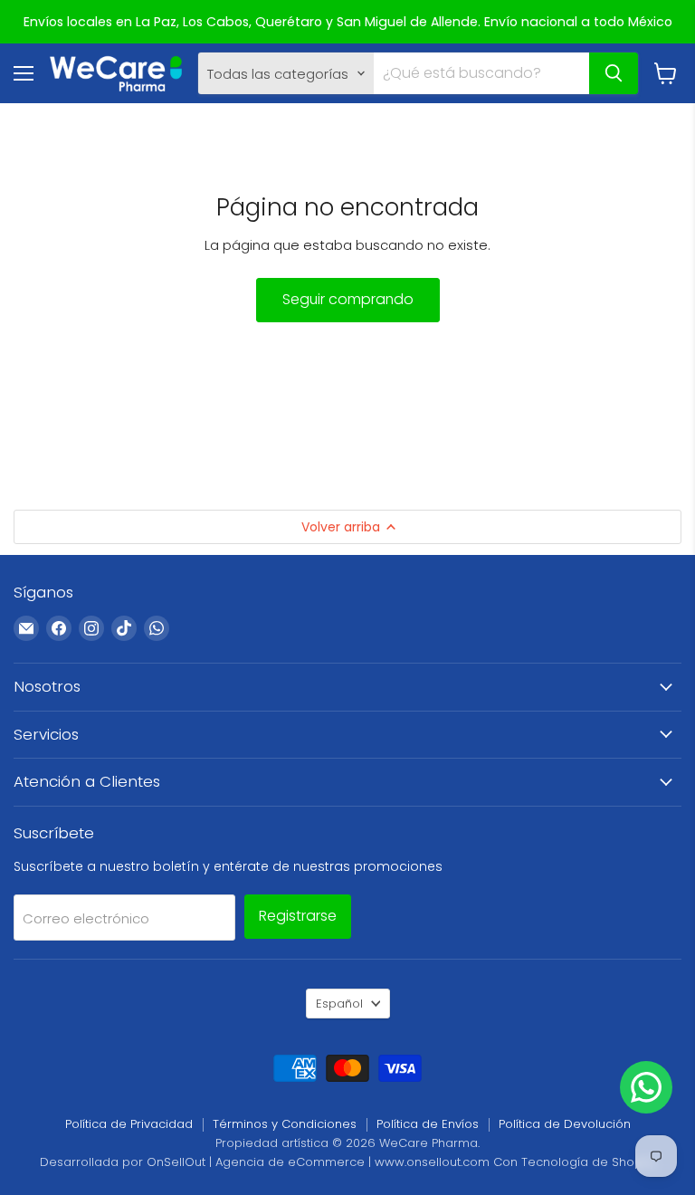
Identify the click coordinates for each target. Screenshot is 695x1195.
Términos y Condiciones (285, 1124)
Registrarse (298, 915)
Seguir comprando (348, 299)
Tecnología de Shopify (588, 1162)
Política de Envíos (427, 1124)
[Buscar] (613, 73)
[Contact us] (646, 1087)
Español (339, 1003)
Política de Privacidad (129, 1124)
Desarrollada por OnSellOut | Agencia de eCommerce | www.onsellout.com (265, 1162)
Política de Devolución (565, 1124)
